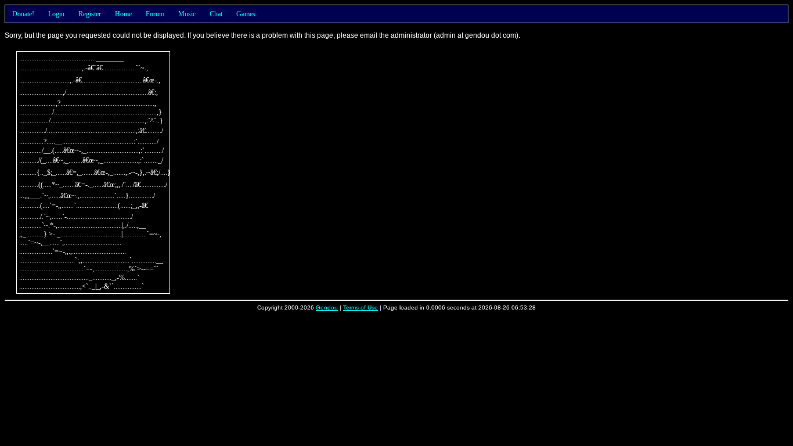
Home (123, 14)
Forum (155, 14)
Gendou (327, 307)
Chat (216, 14)
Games (245, 14)
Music (187, 14)
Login (56, 14)
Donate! (23, 14)
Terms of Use (360, 307)
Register (89, 14)
